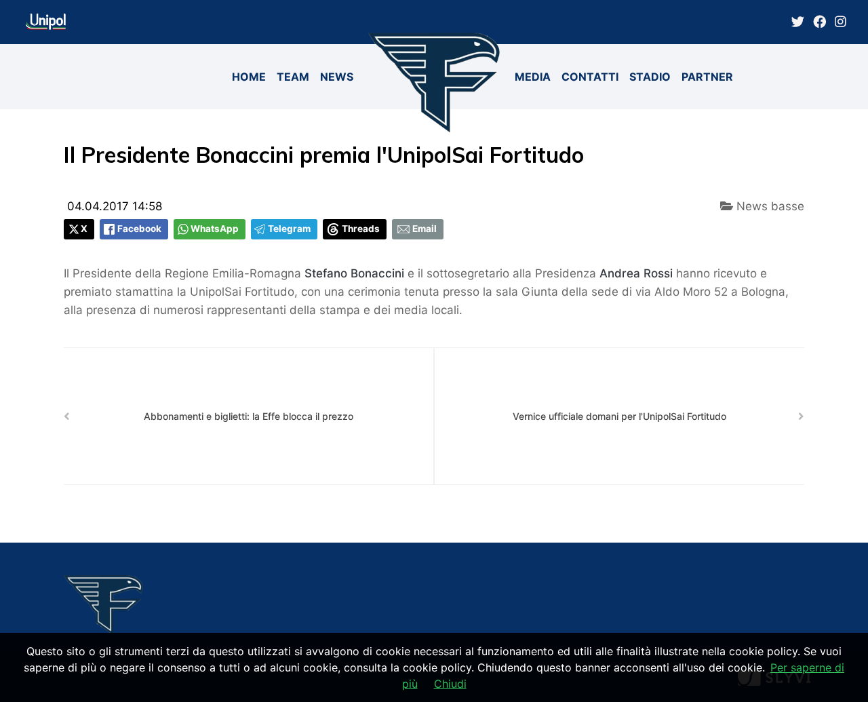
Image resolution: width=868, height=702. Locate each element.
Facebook (139, 228)
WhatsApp (215, 228)
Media (533, 76)
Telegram (289, 228)
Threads (361, 228)
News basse (768, 206)
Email (424, 228)
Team (293, 76)
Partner (707, 76)
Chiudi (450, 683)
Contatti (589, 76)
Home (249, 76)
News (336, 76)
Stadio (650, 76)
